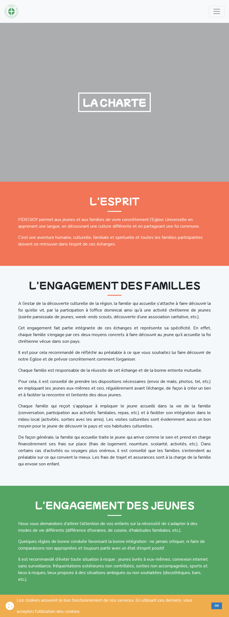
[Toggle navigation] (217, 11)
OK (216, 606)
